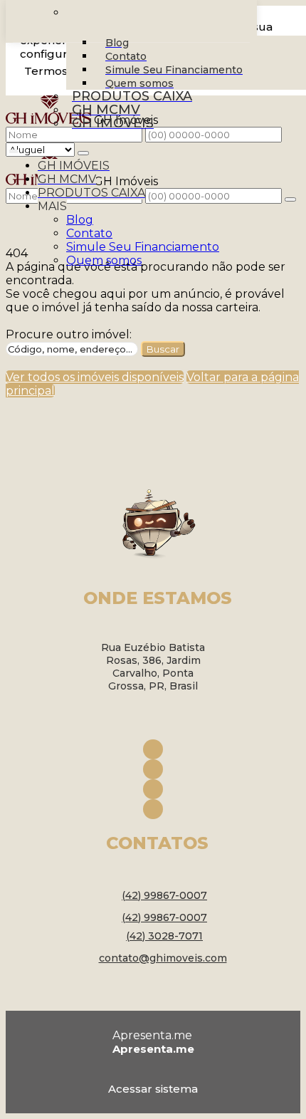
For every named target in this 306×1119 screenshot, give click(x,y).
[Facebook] (153, 749)
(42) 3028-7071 (164, 936)
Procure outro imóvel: (69, 334)
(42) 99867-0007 (164, 895)
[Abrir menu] (13, 148)
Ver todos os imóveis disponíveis (95, 377)
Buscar (163, 349)
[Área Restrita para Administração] (153, 1086)
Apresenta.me (152, 1035)
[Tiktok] (153, 809)
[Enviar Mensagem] (290, 199)
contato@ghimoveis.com (163, 958)
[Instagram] (153, 769)
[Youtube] (153, 789)
